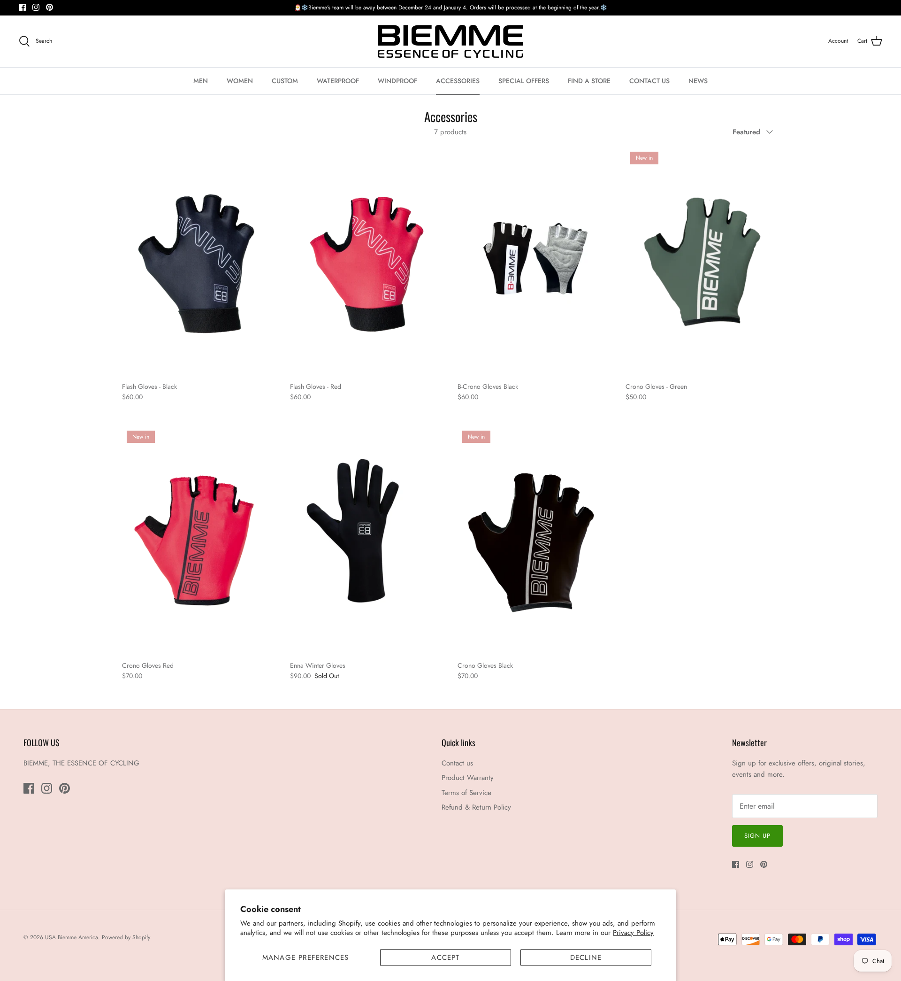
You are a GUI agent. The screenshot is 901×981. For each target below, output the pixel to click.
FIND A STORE (589, 80)
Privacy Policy (633, 932)
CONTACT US (649, 80)
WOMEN (240, 80)
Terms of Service (466, 793)
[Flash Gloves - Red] (367, 262)
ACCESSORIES (458, 80)
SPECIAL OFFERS (523, 80)
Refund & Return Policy (476, 807)
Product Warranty (468, 777)
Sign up (757, 835)
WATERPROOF (338, 80)
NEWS (698, 80)
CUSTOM (285, 80)
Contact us (457, 763)
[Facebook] (22, 7)
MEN (200, 80)
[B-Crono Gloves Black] (534, 262)
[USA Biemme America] (450, 41)
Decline (586, 957)
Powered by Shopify (126, 937)
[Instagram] (35, 7)
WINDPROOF (397, 80)
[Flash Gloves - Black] (199, 262)
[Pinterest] (49, 7)
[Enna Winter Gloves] (367, 541)
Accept (445, 957)
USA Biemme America (71, 937)
